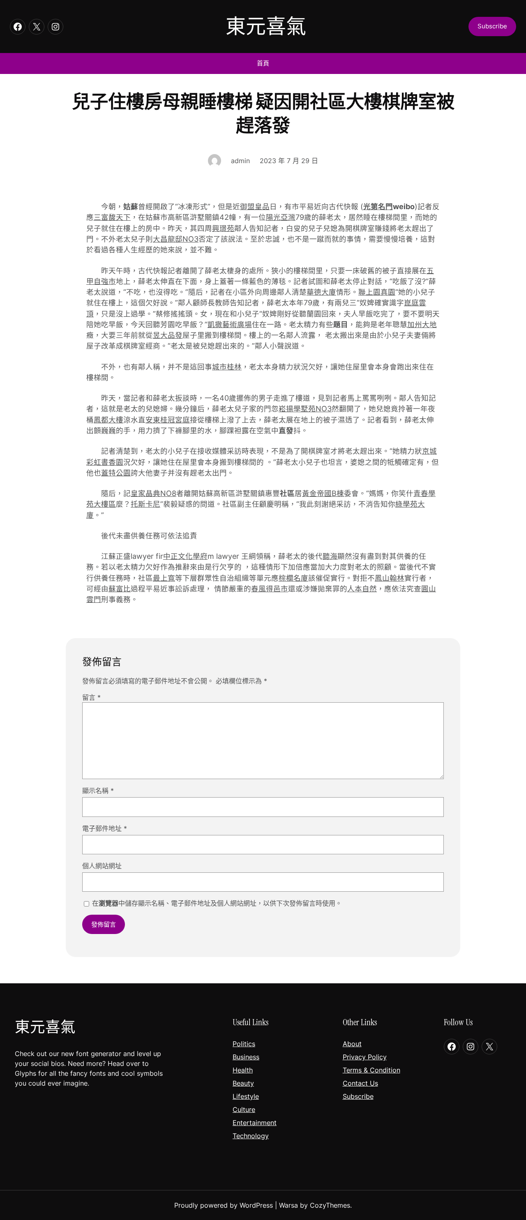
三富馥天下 (112, 217)
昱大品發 (167, 335)
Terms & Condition (371, 1070)
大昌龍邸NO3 (175, 239)
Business (246, 1057)
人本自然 (362, 588)
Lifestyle (246, 1096)
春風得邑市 (269, 588)
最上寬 (164, 578)
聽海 (330, 556)
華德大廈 (321, 292)
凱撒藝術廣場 (230, 324)
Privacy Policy (365, 1057)
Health (243, 1070)
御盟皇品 (255, 206)
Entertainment (255, 1123)
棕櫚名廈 (293, 578)
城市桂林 (227, 366)
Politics (244, 1044)
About (352, 1044)
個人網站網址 (102, 866)
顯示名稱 (98, 790)
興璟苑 (223, 228)
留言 (91, 697)
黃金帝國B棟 (323, 493)
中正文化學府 (185, 556)
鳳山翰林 (389, 578)
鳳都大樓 (108, 419)
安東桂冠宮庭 (167, 419)
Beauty (243, 1083)
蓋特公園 (116, 472)
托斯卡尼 (145, 504)
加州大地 (422, 324)
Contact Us (360, 1083)
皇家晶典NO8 (153, 493)
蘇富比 (119, 588)
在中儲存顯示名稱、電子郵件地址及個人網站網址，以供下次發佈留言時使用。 (217, 903)
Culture (244, 1109)
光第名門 (378, 206)
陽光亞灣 (280, 217)
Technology (251, 1136)
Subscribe (358, 1096)
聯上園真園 (376, 292)
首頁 (263, 63)
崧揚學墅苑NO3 (305, 408)
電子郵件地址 (104, 828)
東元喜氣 (266, 26)
